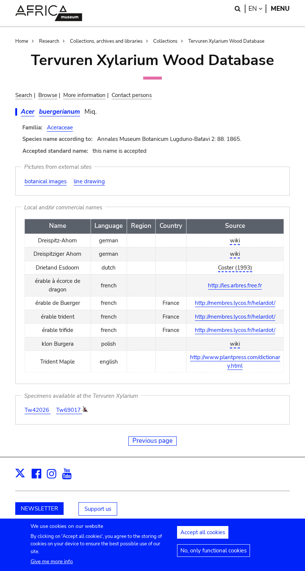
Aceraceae (60, 127)
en (257, 8)
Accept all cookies (202, 532)
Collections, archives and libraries (106, 41)
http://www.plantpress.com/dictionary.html (235, 362)
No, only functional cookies (213, 550)
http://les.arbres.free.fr (235, 285)
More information (84, 95)
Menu (280, 8)
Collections (165, 41)
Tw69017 (69, 410)
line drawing (89, 181)
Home (21, 41)
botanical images (46, 181)
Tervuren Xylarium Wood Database (226, 41)
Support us (97, 509)
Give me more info (51, 561)
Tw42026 (38, 410)
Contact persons (132, 95)
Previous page (152, 440)
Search (23, 95)
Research (49, 41)
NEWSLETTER (39, 508)
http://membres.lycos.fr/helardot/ (235, 303)
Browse (47, 95)
